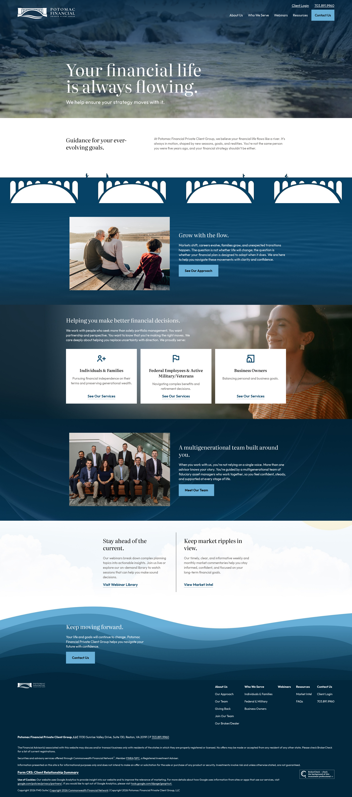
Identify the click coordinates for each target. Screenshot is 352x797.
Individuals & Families (258, 694)
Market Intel (304, 694)
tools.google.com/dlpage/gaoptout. (151, 783)
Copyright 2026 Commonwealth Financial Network (79, 790)
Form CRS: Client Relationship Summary (48, 772)
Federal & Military (255, 701)
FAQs (299, 701)
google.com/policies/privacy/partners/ (40, 783)
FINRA (129, 758)
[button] (236, 15)
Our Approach (224, 694)
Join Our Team (224, 716)
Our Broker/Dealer (227, 723)
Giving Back (223, 709)
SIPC (137, 758)
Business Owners (255, 709)
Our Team (221, 701)
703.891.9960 (324, 5)
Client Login (300, 5)
